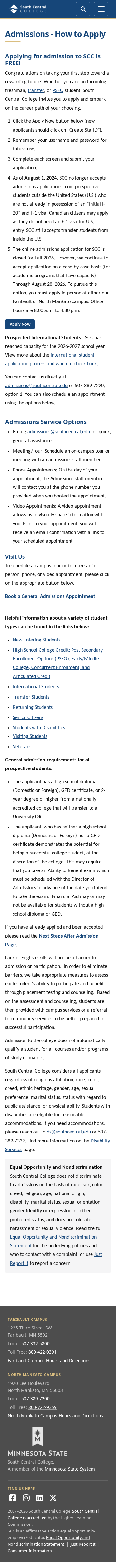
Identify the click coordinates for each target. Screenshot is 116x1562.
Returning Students (33, 707)
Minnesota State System (70, 1469)
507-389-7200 (35, 1399)
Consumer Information (30, 1551)
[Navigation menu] (101, 9)
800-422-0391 (42, 1352)
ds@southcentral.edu (69, 1132)
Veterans (22, 747)
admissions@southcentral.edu (36, 385)
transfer (36, 90)
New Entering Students (36, 640)
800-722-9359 (42, 1407)
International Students (36, 687)
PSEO (58, 90)
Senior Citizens (28, 717)
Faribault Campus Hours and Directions (49, 1360)
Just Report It (83, 1544)
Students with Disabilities (39, 728)
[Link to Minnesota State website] (58, 1441)
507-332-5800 (35, 1343)
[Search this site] (83, 9)
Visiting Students (30, 736)
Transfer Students (31, 697)
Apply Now (20, 324)
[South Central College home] (28, 9)
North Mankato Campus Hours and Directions (55, 1416)
